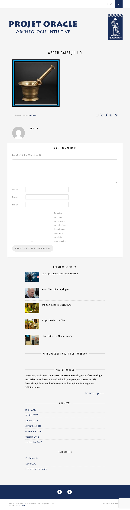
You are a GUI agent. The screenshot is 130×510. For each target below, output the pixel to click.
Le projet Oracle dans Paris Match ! (60, 273)
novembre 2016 (33, 431)
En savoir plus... (95, 393)
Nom (15, 189)
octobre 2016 (32, 436)
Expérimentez (32, 458)
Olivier (33, 115)
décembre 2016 (33, 425)
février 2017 (31, 415)
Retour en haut (111, 503)
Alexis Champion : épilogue (55, 289)
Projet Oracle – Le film (53, 320)
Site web (16, 204)
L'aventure (30, 463)
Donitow (21, 505)
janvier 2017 (31, 420)
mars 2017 (30, 409)
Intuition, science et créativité (57, 304)
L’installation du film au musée (57, 336)
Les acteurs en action (36, 469)
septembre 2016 (33, 442)
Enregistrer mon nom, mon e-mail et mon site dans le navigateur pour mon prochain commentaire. (60, 227)
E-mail (16, 197)
